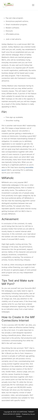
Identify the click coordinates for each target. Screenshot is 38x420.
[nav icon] (33, 5)
